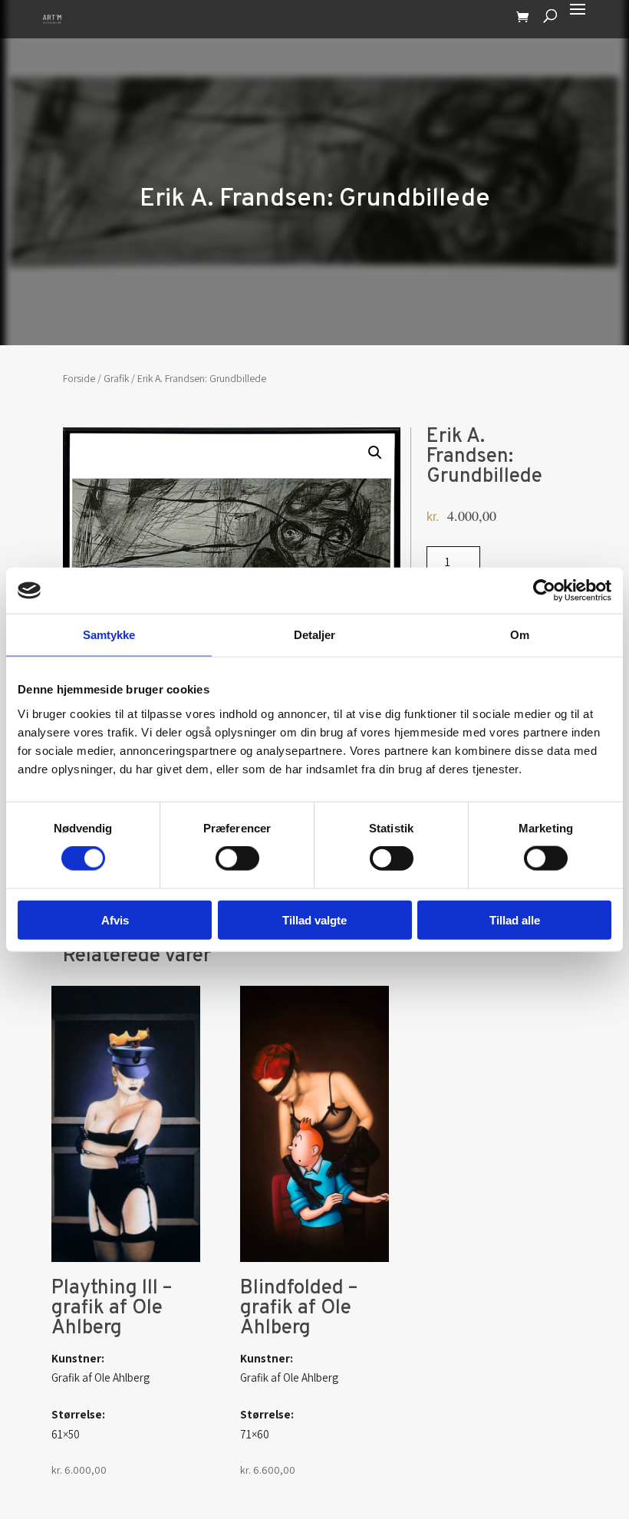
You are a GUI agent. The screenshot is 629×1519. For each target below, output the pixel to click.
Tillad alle (514, 919)
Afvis (115, 919)
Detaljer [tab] (315, 634)
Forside (79, 378)
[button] (375, 452)
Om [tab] (519, 634)
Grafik (116, 378)
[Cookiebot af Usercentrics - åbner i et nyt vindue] (544, 590)
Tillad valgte (314, 919)
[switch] (237, 858)
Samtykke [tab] (109, 634)
